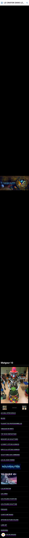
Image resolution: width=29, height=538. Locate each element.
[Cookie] (3, 535)
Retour (14, 407)
